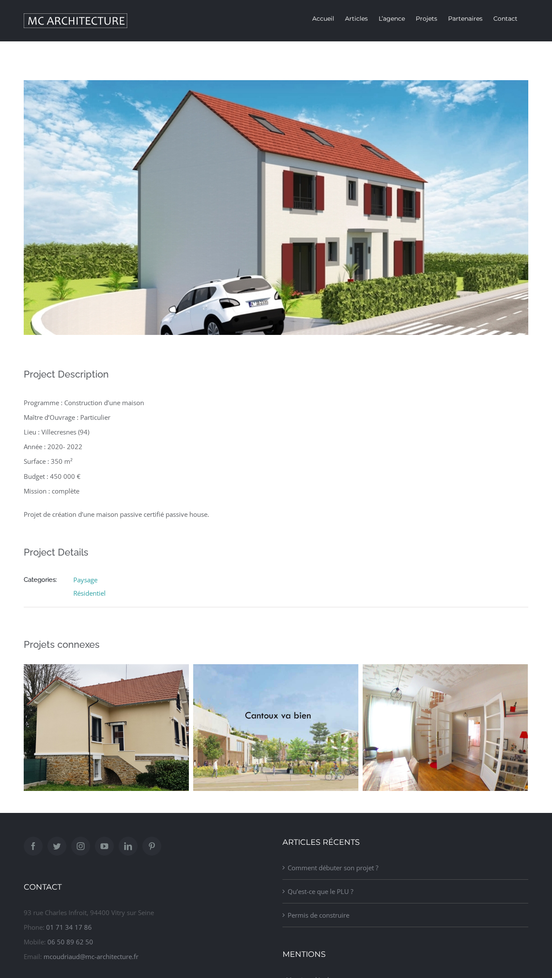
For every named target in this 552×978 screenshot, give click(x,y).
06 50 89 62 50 (70, 941)
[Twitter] (56, 846)
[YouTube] (104, 846)
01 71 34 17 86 (69, 927)
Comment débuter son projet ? (333, 867)
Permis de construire (318, 915)
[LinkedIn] (128, 846)
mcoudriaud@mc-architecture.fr (91, 956)
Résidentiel (89, 593)
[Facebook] (33, 846)
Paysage (85, 579)
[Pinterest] (151, 846)
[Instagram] (80, 846)
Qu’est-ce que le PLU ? (320, 891)
